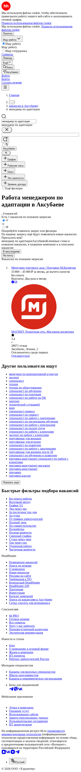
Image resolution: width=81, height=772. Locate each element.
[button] (6, 75)
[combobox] (19, 121)
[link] (8, 67)
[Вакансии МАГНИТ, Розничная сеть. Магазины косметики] (44, 307)
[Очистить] (7, 130)
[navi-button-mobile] (5, 87)
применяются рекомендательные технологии (33, 732)
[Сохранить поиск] (5, 140)
